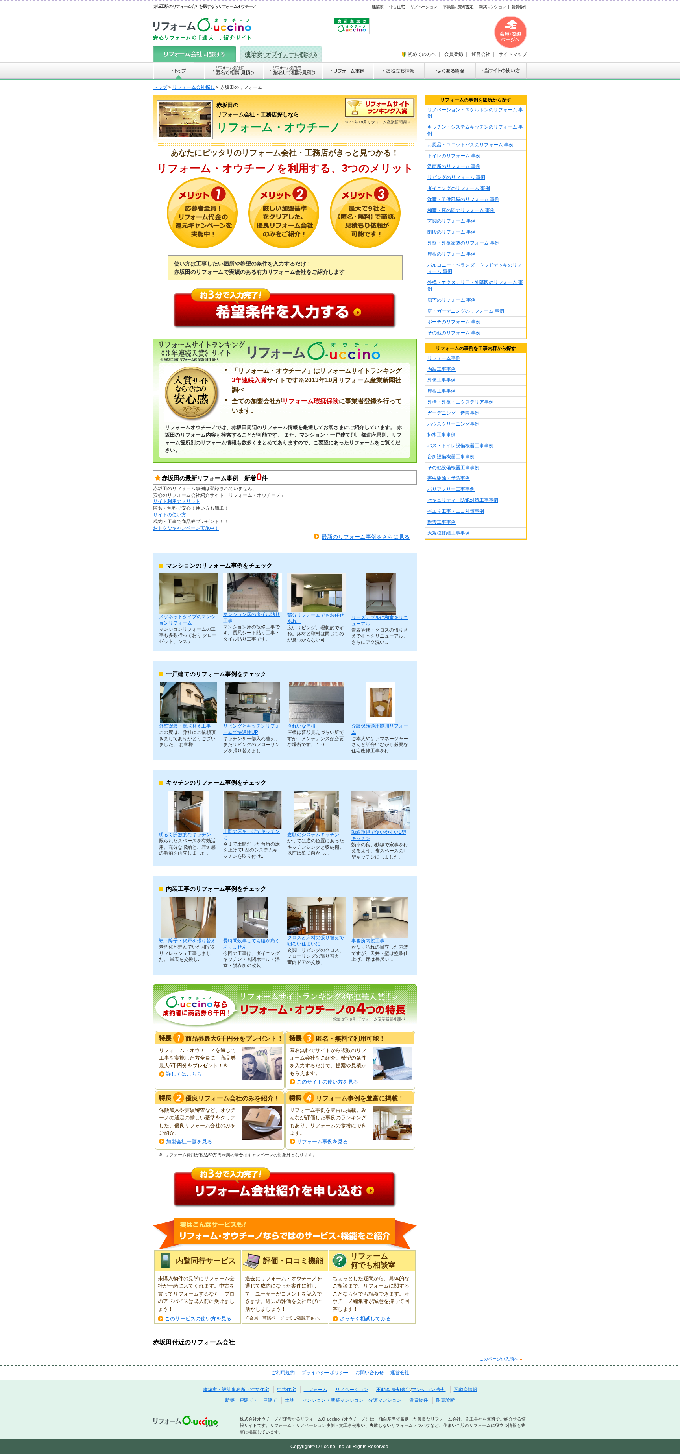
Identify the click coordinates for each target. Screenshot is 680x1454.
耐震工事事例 (441, 522)
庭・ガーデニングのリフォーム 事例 (465, 311)
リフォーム (315, 1389)
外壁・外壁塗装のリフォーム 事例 (463, 243)
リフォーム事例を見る (322, 1141)
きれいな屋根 (301, 726)
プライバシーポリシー (325, 1372)
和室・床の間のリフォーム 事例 (461, 210)
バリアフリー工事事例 (451, 489)
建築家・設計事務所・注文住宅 (236, 1389)
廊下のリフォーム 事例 (451, 300)
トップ (160, 87)
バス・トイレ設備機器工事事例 (460, 445)
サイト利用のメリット (176, 501)
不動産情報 (465, 1389)
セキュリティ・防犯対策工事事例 (462, 500)
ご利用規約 (283, 1372)
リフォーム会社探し (193, 87)
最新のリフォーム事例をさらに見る (366, 537)
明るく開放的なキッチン (185, 834)
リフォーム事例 (443, 358)
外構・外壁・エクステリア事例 (460, 402)
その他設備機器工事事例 (453, 467)
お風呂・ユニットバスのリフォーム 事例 (470, 144)
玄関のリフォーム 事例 (451, 221)
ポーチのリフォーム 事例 (453, 321)
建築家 (377, 6)
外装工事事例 (441, 380)
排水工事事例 (441, 434)
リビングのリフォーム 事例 (456, 177)
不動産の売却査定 (458, 6)
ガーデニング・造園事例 (453, 413)
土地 (289, 1400)
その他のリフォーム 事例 (453, 332)
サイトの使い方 (169, 515)
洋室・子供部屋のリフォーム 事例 (463, 199)
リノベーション (423, 6)
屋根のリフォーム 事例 (451, 254)
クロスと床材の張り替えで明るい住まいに (315, 941)
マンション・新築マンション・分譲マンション (351, 1400)
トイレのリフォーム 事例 (453, 155)
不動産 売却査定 (393, 1389)
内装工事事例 (441, 369)
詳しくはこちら (184, 1074)
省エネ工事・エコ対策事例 (455, 511)
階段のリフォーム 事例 (451, 232)
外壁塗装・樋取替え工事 (185, 726)
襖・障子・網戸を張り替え (187, 941)
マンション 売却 (429, 1389)
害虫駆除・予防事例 (448, 478)
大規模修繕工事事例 (448, 533)
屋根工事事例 (441, 391)
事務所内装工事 (367, 941)
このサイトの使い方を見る (327, 1082)
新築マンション (492, 6)
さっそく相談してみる (365, 1318)
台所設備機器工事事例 (451, 456)
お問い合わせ (369, 1372)
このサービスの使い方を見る (198, 1318)
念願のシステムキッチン (313, 834)
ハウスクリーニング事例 (453, 424)
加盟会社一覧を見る (189, 1141)
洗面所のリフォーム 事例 (453, 166)
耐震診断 (445, 1400)
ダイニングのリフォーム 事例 (458, 188)
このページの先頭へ (498, 1358)
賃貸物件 (519, 6)
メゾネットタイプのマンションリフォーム (187, 620)
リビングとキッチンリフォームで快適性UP (251, 729)
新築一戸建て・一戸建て (251, 1400)
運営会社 (399, 1372)
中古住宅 (397, 6)
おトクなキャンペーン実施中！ (186, 528)
